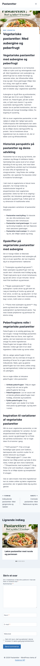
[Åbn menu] (36, 3)
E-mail (7, 624)
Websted (7, 634)
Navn (6, 615)
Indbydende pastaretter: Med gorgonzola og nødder (8, 501)
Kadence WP (20, 660)
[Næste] (34, 542)
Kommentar (8, 584)
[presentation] (20, 536)
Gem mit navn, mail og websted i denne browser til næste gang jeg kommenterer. (19, 640)
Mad (4, 30)
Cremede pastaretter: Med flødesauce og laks (30, 500)
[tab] (16, 561)
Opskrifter (11, 30)
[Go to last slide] (5, 542)
